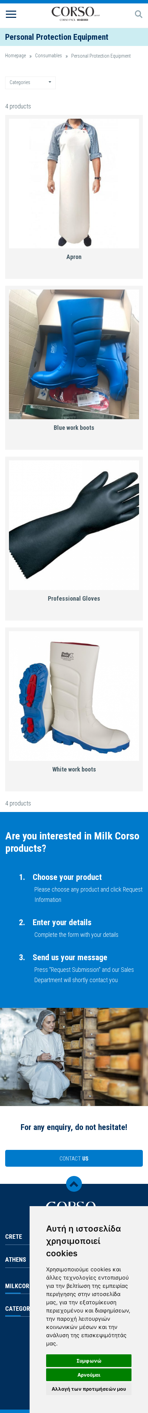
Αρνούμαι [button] (89, 1375)
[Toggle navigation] (11, 14)
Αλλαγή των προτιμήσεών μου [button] (89, 1389)
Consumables (48, 55)
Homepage (15, 55)
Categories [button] (20, 82)
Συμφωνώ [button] (89, 1361)
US (74, 1158)
